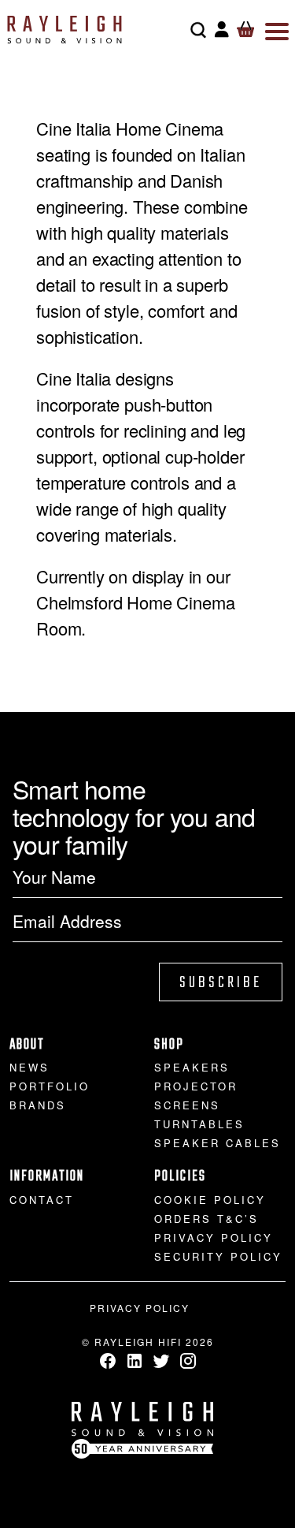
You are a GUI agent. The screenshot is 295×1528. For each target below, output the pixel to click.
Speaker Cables (217, 1142)
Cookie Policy (210, 1199)
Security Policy (218, 1256)
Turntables (199, 1123)
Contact (41, 1199)
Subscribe (220, 983)
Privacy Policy (213, 1237)
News (29, 1067)
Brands (37, 1105)
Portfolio (49, 1086)
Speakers (192, 1067)
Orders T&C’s (206, 1218)
